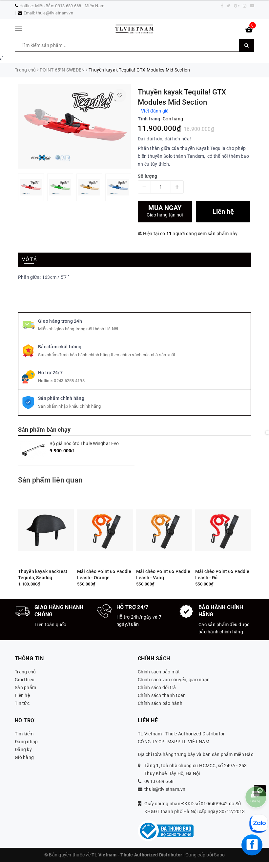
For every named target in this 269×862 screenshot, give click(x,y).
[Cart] (249, 30)
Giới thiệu (25, 679)
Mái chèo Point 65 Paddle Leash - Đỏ (222, 575)
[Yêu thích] (119, 95)
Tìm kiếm (24, 733)
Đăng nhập (26, 741)
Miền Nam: (95, 5)
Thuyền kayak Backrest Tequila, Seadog (42, 575)
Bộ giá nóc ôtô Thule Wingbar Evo (84, 443)
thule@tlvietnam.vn (54, 12)
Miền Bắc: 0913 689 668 (58, 5)
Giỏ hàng (24, 757)
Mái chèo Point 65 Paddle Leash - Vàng (163, 575)
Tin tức (22, 703)
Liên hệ (22, 695)
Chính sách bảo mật (159, 671)
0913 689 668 (159, 781)
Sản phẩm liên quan (50, 480)
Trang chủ (25, 671)
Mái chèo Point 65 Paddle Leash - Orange (104, 575)
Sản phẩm (25, 687)
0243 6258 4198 (69, 380)
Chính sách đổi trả (157, 687)
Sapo (219, 854)
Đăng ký (23, 749)
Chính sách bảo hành (160, 703)
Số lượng (147, 176)
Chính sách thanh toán (162, 695)
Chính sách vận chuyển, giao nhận (174, 679)
